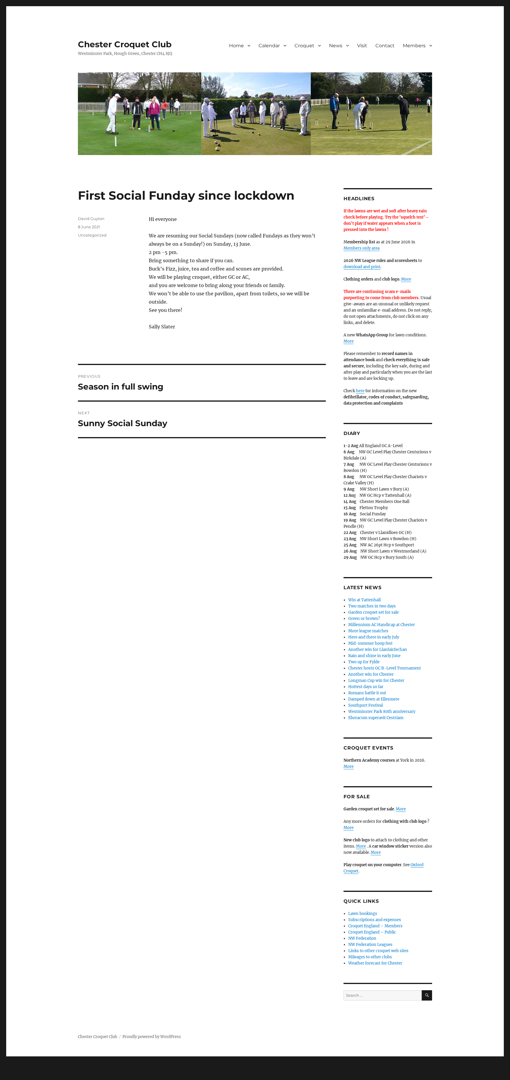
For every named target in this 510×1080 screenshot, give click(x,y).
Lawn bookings (362, 913)
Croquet (304, 45)
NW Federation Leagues (370, 944)
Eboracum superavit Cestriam (375, 717)
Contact (385, 45)
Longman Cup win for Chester (376, 680)
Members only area (362, 248)
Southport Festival (365, 705)
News (335, 45)
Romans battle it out (367, 692)
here (360, 390)
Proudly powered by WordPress (151, 1036)
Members (414, 45)
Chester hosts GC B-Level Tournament (384, 668)
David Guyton (91, 218)
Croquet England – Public (372, 932)
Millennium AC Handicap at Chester (381, 624)
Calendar (269, 45)
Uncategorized (92, 235)
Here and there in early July (373, 637)
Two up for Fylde (364, 661)
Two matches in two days (372, 606)
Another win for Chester (371, 674)
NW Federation (362, 938)
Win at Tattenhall (364, 599)
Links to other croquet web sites (378, 950)
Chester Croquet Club (124, 44)
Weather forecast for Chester (375, 963)
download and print (362, 266)
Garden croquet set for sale (373, 612)
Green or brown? (364, 618)
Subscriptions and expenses (374, 919)
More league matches (368, 630)
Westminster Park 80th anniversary (381, 711)
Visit (362, 45)
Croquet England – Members (375, 925)
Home (236, 45)
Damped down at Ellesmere (373, 699)
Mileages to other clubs (370, 957)
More (406, 279)
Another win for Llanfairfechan (377, 649)
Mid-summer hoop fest (370, 643)
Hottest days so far (365, 686)
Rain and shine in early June (374, 655)
